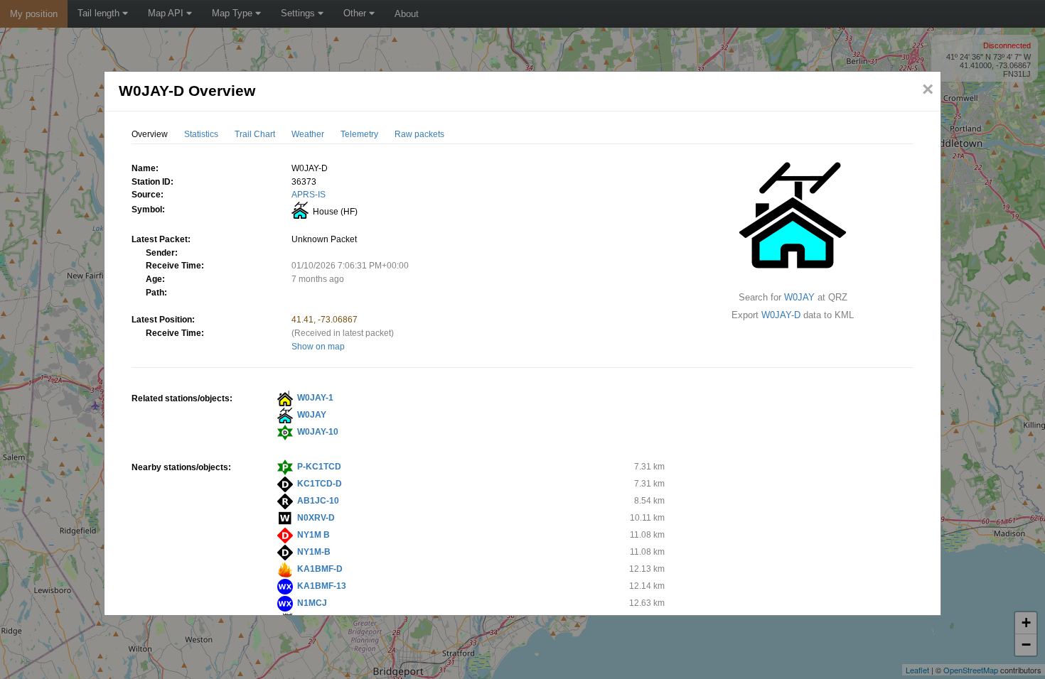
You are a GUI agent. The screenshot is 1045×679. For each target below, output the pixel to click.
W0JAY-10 (317, 432)
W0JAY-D (780, 315)
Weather (307, 134)
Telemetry (359, 134)
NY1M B (313, 535)
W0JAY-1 (315, 398)
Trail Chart (255, 134)
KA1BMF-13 (321, 586)
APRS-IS (308, 195)
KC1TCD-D (319, 484)
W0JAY (799, 297)
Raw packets (419, 134)
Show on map (318, 347)
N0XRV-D (316, 518)
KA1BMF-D (320, 569)
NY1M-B (314, 552)
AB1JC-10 (318, 501)
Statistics (201, 134)
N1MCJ (312, 603)
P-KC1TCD (319, 467)
